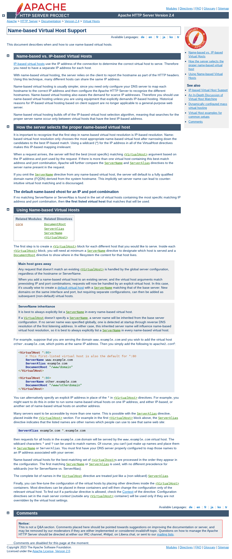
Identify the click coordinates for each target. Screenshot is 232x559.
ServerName (113, 163)
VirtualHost (34, 318)
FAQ (198, 8)
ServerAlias (140, 163)
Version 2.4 (72, 21)
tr (178, 37)
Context (127, 491)
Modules (171, 8)
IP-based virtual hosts (29, 64)
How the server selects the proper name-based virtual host (206, 65)
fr (157, 37)
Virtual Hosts (91, 21)
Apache (12, 21)
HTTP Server (29, 21)
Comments (195, 121)
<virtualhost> (103, 460)
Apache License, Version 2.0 (51, 551)
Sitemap (223, 8)
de (142, 37)
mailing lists (165, 534)
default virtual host (71, 287)
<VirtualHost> (135, 154)
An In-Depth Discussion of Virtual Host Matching (205, 97)
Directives (186, 8)
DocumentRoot (55, 224)
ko (171, 37)
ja (164, 37)
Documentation (51, 21)
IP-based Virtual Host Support (208, 90)
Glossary (209, 8)
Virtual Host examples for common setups (205, 114)
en (150, 37)
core (19, 224)
